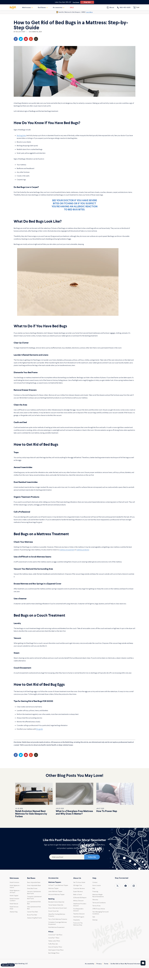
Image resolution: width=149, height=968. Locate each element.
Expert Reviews (78, 891)
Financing (95, 891)
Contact (94, 882)
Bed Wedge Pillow (53, 953)
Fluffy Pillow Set (53, 944)
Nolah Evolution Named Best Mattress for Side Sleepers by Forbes (31, 813)
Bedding (51, 899)
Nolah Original (14, 895)
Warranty (95, 899)
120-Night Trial (77, 885)
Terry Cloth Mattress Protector (57, 919)
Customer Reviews (79, 888)
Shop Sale (87, 2)
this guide (39, 729)
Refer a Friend (77, 894)
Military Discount (78, 901)
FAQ (93, 888)
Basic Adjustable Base (33, 882)
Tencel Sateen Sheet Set (55, 905)
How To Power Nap (106, 811)
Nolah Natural (14, 904)
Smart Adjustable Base (34, 885)
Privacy (99, 964)
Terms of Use (96, 906)
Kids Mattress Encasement (56, 927)
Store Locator (96, 885)
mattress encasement (66, 550)
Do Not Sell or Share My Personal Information (126, 964)
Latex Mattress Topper (55, 891)
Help (94, 878)
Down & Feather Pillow (55, 947)
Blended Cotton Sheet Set (56, 902)
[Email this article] (36, 39)
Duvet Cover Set (53, 911)
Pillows (50, 932)
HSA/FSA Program (78, 917)
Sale (93, 917)
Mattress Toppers (54, 882)
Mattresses (14, 878)
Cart (137, 7)
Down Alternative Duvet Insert (57, 908)
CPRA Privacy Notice (98, 909)
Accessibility (89, 964)
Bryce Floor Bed (32, 915)
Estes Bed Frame (32, 888)
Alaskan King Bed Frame (34, 918)
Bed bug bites (21, 135)
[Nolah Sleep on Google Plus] (31, 39)
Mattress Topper (53, 888)
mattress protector (82, 550)
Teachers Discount (79, 914)
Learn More (89, 12)
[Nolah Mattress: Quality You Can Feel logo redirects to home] (13, 7)
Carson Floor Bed (32, 912)
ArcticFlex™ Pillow (53, 938)
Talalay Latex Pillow (54, 941)
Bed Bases (31, 878)
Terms (106, 964)
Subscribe (92, 857)
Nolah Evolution (14, 882)
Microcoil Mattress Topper (56, 894)
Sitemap (94, 920)
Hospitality (76, 920)
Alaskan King (13, 912)
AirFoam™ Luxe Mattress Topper (58, 885)
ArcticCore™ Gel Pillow (55, 935)
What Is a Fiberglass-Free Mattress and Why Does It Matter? (74, 812)
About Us (77, 878)
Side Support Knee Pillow (56, 950)
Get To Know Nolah (79, 882)
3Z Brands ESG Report (79, 897)
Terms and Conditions (99, 903)
